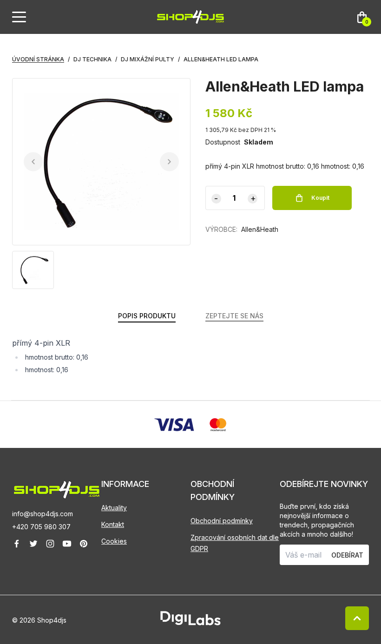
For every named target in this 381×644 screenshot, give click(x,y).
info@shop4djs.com (42, 514)
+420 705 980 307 (41, 527)
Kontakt (112, 524)
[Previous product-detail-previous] (33, 161)
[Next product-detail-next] (169, 161)
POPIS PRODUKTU (147, 316)
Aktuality (114, 508)
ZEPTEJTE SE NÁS (234, 316)
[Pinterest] (83, 543)
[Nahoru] (357, 618)
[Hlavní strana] (190, 16)
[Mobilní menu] (19, 17)
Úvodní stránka (38, 59)
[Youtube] (67, 543)
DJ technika (92, 59)
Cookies (114, 541)
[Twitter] (33, 543)
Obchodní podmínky (221, 521)
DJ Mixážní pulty (147, 59)
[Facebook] (16, 543)
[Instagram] (50, 543)
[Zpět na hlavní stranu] (56, 490)
